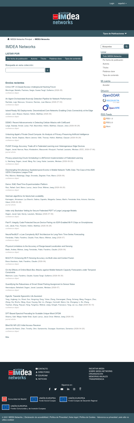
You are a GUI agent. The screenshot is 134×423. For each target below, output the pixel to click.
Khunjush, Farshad (56, 149)
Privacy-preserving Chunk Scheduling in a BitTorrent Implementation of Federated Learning (44, 157)
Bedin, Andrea (10, 249)
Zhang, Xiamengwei (57, 299)
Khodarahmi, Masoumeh (38, 149)
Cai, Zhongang (72, 302)
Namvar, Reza (22, 149)
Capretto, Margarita (47, 199)
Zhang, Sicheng (72, 299)
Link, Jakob (9, 225)
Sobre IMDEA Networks (100, 371)
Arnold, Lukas (23, 125)
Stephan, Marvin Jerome (27, 137)
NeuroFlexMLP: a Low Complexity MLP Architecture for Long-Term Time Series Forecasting (44, 234)
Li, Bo (81, 302)
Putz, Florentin (20, 225)
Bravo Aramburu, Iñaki (14, 261)
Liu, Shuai (22, 299)
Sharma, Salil (10, 316)
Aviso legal (73, 417)
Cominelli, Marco (59, 302)
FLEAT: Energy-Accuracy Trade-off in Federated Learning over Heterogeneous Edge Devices (45, 146)
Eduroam (41, 375)
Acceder (106, 85)
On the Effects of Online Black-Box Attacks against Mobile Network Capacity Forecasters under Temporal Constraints (50, 271)
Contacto (41, 368)
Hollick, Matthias (36, 114)
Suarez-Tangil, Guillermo (44, 90)
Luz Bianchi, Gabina (31, 199)
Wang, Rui (32, 161)
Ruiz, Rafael (10, 187)
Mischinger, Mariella (13, 90)
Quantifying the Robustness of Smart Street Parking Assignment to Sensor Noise (40, 284)
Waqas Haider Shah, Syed (27, 316)
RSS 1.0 (109, 118)
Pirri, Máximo (10, 175)
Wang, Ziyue (25, 302)
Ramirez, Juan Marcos (42, 102)
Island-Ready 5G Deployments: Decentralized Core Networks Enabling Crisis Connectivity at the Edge (49, 110)
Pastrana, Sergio (28, 90)
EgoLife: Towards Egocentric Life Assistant (23, 296)
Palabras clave (55, 58)
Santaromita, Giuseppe (46, 328)
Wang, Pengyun (85, 299)
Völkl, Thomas (43, 137)
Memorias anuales (98, 376)
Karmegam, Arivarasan (14, 199)
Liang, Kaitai (41, 161)
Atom (108, 126)
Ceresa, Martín (61, 199)
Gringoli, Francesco (58, 304)
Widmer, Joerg (48, 187)
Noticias (41, 379)
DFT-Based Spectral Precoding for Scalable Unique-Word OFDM (33, 313)
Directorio (42, 372)
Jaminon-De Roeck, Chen (15, 328)
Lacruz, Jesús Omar (34, 187)
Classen (66, 137)
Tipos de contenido (73, 58)
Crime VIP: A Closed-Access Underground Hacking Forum (30, 86)
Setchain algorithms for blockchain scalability (24, 195)
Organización (96, 373)
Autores (34, 58)
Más (7, 337)
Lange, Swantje (11, 125)
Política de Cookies (87, 417)
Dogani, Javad (10, 149)
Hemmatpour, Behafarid (14, 287)
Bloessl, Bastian (23, 114)
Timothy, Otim (31, 328)
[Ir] (126, 46)
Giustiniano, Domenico (64, 328)
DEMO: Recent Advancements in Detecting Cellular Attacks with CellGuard (37, 122)
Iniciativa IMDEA (96, 368)
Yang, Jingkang (11, 299)
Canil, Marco (20, 187)
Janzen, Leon (10, 114)
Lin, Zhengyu (47, 302)
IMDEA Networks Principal (21, 39)
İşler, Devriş (21, 214)
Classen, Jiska (62, 125)
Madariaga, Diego (23, 175)
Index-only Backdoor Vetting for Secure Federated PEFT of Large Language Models (41, 210)
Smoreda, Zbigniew (38, 175)
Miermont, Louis (11, 275)
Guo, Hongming (33, 299)
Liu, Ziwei (79, 304)
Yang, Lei (70, 304)
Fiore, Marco (51, 175)
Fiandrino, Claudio (27, 237)
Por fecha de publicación (17, 58)
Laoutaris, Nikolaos (71, 149)
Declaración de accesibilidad (36, 417)
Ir (47, 70)
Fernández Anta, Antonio (77, 199)
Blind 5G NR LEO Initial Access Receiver (23, 325)
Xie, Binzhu (15, 302)
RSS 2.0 (109, 122)
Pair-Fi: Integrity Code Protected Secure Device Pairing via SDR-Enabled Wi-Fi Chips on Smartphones (49, 222)
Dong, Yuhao (44, 299)
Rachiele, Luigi (11, 102)
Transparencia (96, 379)
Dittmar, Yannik (11, 137)
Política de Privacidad (59, 417)
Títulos (43, 58)
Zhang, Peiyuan (19, 304)
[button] (122, 3)
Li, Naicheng (10, 161)
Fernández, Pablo (12, 237)
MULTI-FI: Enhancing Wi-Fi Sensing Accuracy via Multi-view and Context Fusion (39, 257)
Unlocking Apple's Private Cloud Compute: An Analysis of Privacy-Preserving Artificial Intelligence (47, 134)
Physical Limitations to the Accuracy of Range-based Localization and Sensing (38, 246)
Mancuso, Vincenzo (25, 102)
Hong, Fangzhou (32, 304)
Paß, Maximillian (36, 125)
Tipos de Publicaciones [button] (113, 33)
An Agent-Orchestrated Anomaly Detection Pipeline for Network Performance (38, 98)
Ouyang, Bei (36, 302)
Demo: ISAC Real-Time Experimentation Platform (26, 184)
